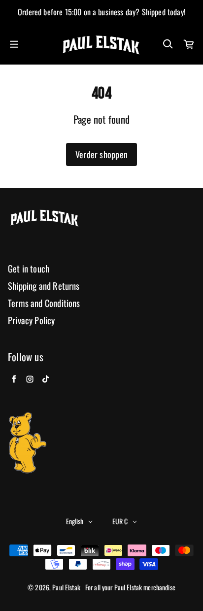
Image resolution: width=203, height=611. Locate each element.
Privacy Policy (31, 320)
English (74, 521)
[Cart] (189, 44)
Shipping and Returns (44, 286)
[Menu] (14, 44)
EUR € (120, 521)
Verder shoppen (101, 154)
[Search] (167, 44)
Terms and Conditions (44, 303)
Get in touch (28, 268)
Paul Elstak (66, 587)
